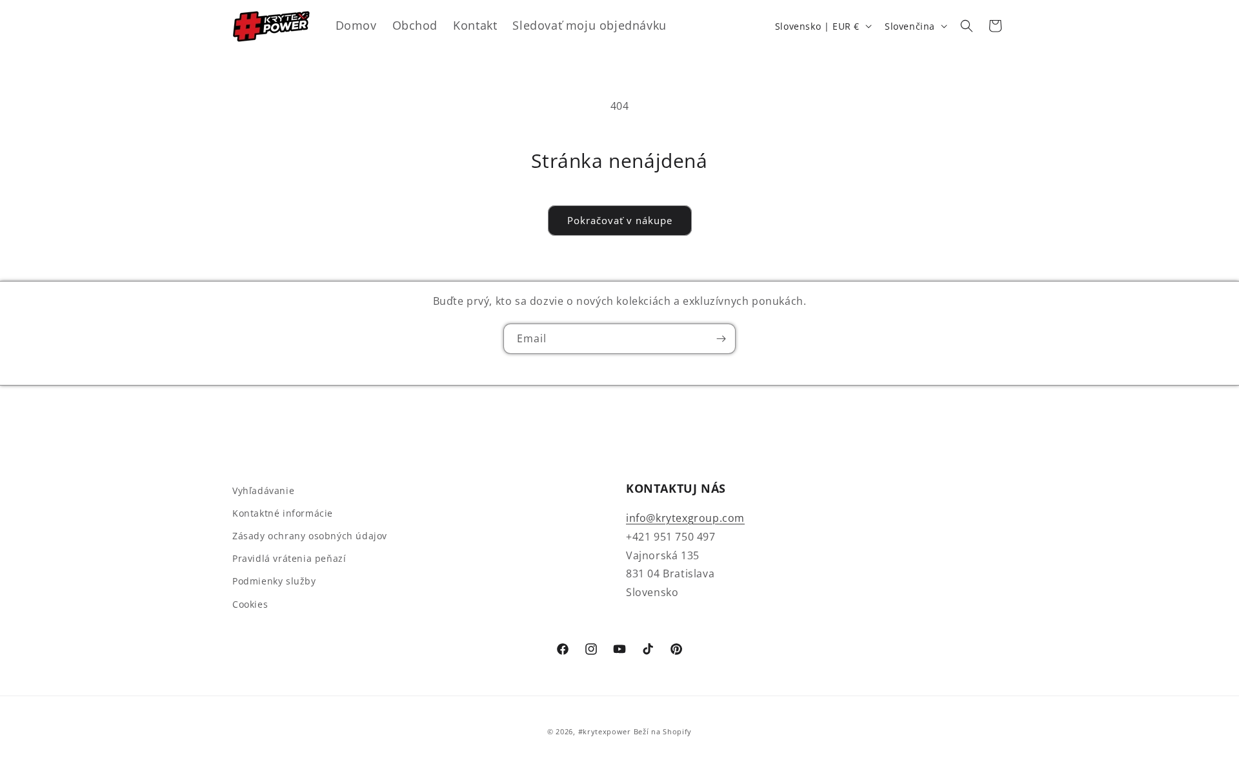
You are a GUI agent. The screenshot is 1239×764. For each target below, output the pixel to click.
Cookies (250, 604)
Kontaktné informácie (282, 513)
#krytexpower (604, 731)
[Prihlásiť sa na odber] (721, 339)
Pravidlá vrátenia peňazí (289, 558)
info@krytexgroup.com (685, 518)
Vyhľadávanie (263, 490)
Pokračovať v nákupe (619, 220)
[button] (966, 26)
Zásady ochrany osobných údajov (309, 536)
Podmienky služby (274, 581)
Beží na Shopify (663, 731)
